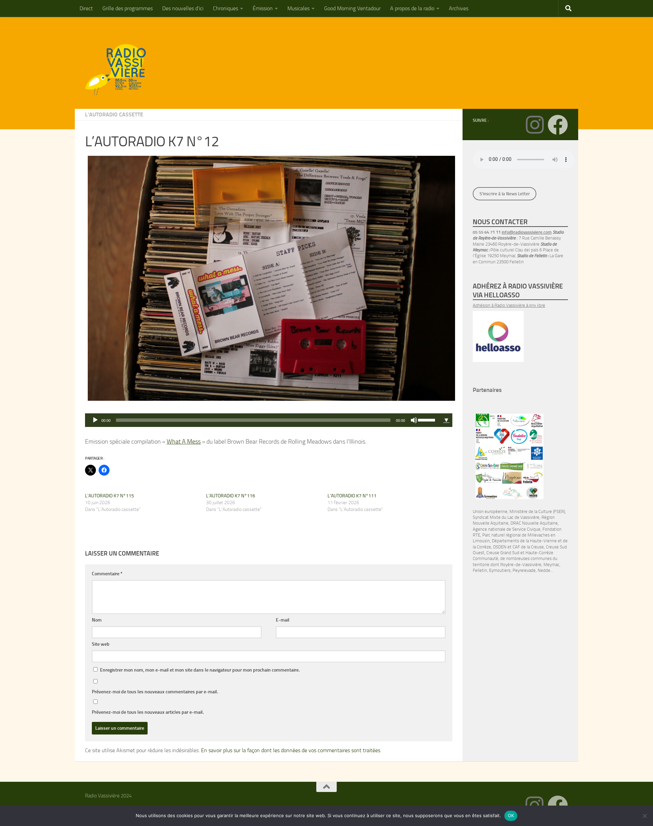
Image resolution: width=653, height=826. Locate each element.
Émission (263, 8)
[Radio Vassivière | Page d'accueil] (119, 69)
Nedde (544, 570)
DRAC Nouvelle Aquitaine (534, 523)
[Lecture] (95, 420)
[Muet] (414, 420)
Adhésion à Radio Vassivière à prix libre (509, 305)
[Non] (644, 815)
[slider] (427, 419)
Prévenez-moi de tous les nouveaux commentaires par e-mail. (155, 692)
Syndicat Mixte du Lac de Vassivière (506, 517)
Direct (86, 8)
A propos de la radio (412, 8)
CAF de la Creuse (528, 546)
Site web (101, 644)
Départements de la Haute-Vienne (524, 540)
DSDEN (499, 546)
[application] (262, 420)
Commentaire (107, 574)
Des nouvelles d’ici (182, 8)
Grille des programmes (127, 8)
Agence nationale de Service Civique (506, 529)
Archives (458, 8)
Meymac (551, 564)
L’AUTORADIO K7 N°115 (109, 496)
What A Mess (184, 441)
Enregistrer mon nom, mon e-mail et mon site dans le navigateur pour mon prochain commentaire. (200, 670)
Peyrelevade (524, 570)
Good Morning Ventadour (352, 8)
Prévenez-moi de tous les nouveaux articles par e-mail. (148, 712)
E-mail (282, 620)
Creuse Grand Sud (502, 552)
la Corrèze (482, 546)
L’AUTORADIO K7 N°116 (230, 496)
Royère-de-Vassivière (520, 564)
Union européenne (490, 511)
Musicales (298, 8)
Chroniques (225, 8)
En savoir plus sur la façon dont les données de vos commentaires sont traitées (290, 750)
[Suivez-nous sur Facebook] (558, 125)
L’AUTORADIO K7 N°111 (352, 496)
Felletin (480, 570)
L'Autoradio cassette (114, 114)
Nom (97, 620)
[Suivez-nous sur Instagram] (534, 125)
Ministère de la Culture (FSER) (537, 511)
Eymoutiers (499, 570)
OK (511, 815)
